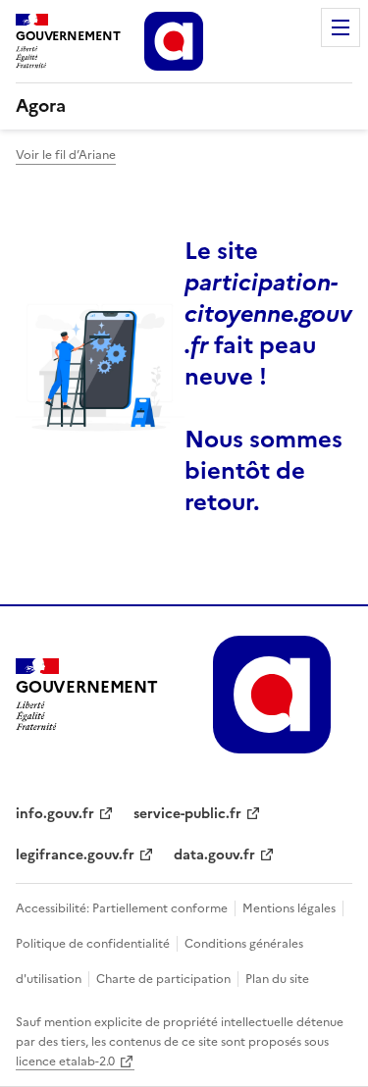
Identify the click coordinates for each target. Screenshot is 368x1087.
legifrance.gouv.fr (75, 855)
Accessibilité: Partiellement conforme (123, 908)
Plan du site (275, 979)
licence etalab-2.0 (65, 1061)
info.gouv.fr (55, 813)
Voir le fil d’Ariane (66, 155)
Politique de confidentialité (94, 944)
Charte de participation (163, 979)
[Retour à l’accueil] (256, 694)
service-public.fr (187, 813)
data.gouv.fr (214, 855)
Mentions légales (289, 908)
